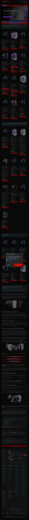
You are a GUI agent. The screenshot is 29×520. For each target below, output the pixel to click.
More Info (7, 261)
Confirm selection (18, 264)
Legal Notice (8, 265)
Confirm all (18, 265)
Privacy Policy (8, 264)
